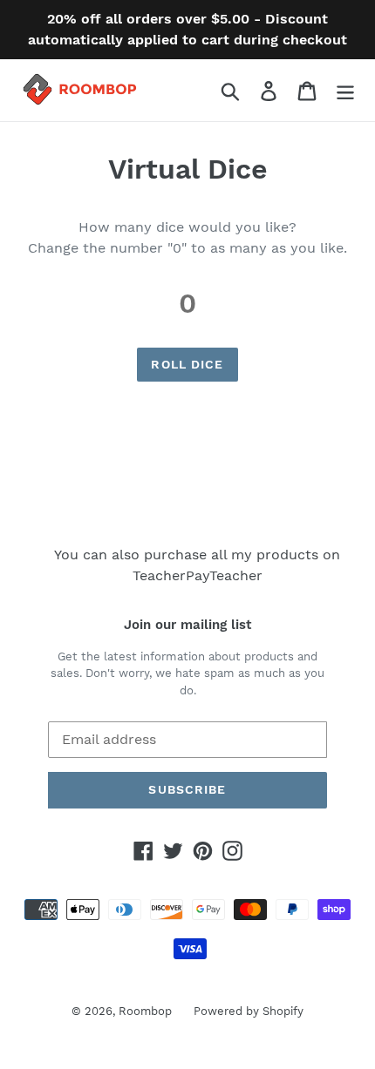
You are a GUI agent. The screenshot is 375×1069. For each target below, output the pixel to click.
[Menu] (345, 90)
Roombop (145, 1011)
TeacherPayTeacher (197, 575)
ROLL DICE (187, 364)
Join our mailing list (187, 625)
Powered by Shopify (248, 1011)
